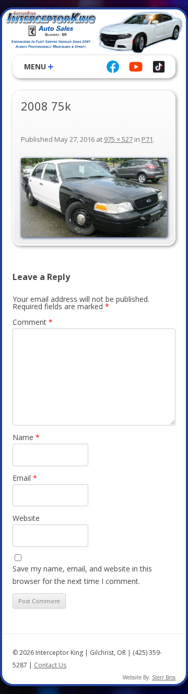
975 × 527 (118, 139)
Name (26, 437)
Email (25, 478)
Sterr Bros (163, 677)
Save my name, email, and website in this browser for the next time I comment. (82, 575)
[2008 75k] (94, 197)
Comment (33, 322)
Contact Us (50, 665)
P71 (147, 139)
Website (26, 518)
